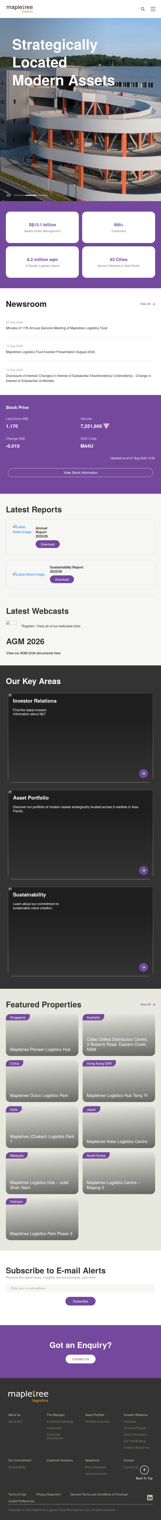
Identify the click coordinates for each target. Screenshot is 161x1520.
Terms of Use (17, 1494)
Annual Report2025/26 (42, 532)
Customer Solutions (60, 1460)
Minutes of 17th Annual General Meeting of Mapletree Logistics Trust (56, 327)
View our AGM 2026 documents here (33, 653)
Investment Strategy (60, 1421)
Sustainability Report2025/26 (66, 569)
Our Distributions (135, 1441)
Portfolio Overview (97, 1421)
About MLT (15, 1421)
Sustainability (17, 1467)
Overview (130, 1421)
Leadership (54, 1428)
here (77, 626)
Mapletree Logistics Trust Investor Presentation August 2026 (50, 351)
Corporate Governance (55, 1436)
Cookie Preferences (21, 1501)
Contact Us (131, 1467)
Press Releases (95, 1467)
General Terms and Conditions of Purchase (99, 1494)
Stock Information (135, 1434)
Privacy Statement (48, 1494)
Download (48, 544)
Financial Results (135, 1428)
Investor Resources (136, 1447)
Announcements (96, 1473)
